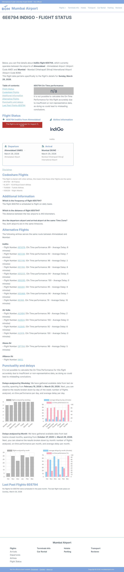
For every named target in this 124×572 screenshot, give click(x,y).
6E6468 (21, 293)
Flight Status (8, 89)
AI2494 (21, 313)
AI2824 (21, 320)
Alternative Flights (10, 99)
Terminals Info (73, 8)
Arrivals (13, 551)
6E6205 (21, 273)
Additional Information (12, 95)
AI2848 (21, 326)
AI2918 (21, 333)
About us (49, 569)
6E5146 (21, 260)
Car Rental (101, 8)
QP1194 (21, 346)
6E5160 (21, 267)
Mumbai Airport (25, 8)
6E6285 (21, 280)
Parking (111, 8)
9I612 (20, 359)
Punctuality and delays (12, 102)
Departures (15, 555)
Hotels (83, 8)
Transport (91, 8)
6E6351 (21, 287)
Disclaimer (34, 569)
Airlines (13, 558)
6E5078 (21, 247)
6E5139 (21, 254)
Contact (42, 569)
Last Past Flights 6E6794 (13, 105)
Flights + (62, 8)
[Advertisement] (62, 42)
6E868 (21, 300)
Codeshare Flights (10, 92)
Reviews (119, 8)
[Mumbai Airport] (6, 7)
